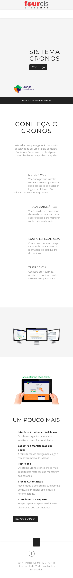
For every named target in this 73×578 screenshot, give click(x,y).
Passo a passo (25, 519)
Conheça (38, 67)
